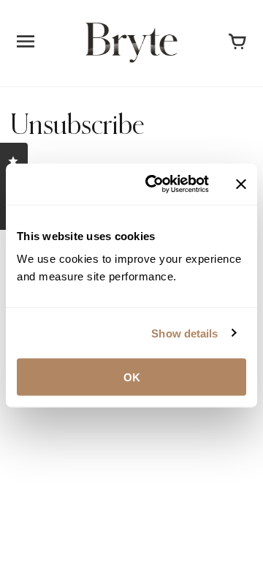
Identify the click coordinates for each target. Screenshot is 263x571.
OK (131, 377)
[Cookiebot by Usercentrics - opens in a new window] (154, 184)
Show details (184, 332)
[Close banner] (241, 184)
